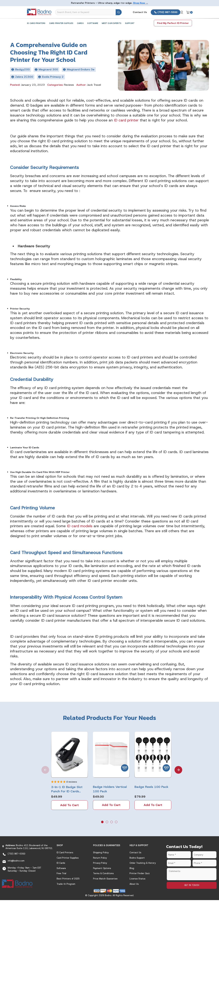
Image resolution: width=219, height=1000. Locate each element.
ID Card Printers (36, 23)
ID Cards (61, 862)
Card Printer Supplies (61, 23)
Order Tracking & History (143, 862)
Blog (132, 868)
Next (176, 767)
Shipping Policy (101, 852)
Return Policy (100, 857)
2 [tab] (107, 822)
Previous (42, 767)
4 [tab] (116, 822)
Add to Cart (69, 805)
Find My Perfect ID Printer (173, 23)
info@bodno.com (16, 860)
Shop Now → (140, 3)
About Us (134, 883)
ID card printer (126, 120)
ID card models (79, 525)
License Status (137, 878)
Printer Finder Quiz (140, 873)
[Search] (119, 12)
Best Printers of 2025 (68, 878)
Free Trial (61, 873)
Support (130, 23)
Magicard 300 (48, 69)
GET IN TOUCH (191, 885)
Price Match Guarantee (105, 878)
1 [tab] (102, 822)
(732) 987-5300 (167, 12)
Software (92, 23)
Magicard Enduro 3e (80, 69)
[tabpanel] (69, 771)
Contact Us (140, 12)
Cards (80, 23)
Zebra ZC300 (24, 77)
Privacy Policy (100, 862)
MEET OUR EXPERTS (111, 23)
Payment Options (102, 868)
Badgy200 (22, 69)
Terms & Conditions (103, 873)
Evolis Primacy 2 (53, 77)
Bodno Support (137, 857)
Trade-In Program (66, 883)
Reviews (69, 85)
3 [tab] (111, 822)
